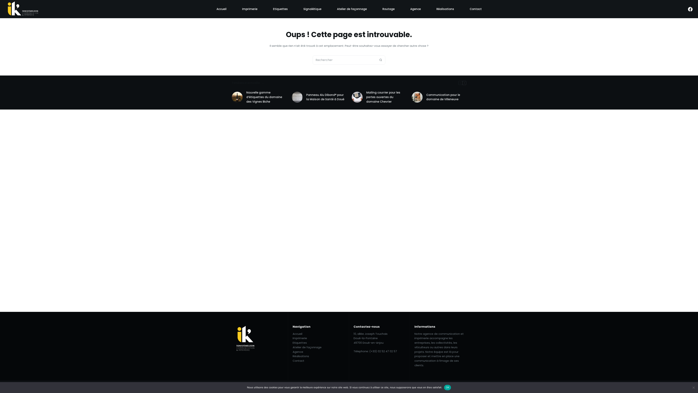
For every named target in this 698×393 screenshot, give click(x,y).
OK (447, 387)
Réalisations (445, 9)
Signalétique (312, 9)
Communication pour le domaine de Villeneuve (443, 97)
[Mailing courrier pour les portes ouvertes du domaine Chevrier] (357, 97)
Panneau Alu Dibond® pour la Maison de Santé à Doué (325, 97)
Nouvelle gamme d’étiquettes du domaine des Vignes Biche (264, 97)
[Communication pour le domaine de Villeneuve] (417, 97)
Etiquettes (280, 9)
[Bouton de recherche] (380, 60)
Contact (476, 9)
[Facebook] (690, 9)
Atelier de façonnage (352, 9)
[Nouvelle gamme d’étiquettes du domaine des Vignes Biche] (237, 97)
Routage (388, 9)
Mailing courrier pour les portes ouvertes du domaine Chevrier (383, 97)
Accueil (221, 9)
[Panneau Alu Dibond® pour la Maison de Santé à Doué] (297, 97)
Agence (415, 9)
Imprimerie (249, 9)
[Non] (693, 387)
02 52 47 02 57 (387, 351)
